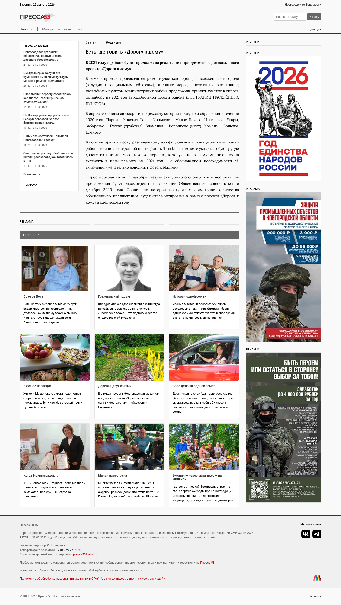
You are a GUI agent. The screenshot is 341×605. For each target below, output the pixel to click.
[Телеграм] (316, 534)
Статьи (91, 42)
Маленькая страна (112, 475)
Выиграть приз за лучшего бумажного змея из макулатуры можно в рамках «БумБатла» (45, 77)
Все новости (31, 174)
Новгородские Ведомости (303, 4)
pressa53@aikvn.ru (85, 554)
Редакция (313, 29)
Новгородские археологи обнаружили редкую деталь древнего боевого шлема (42, 56)
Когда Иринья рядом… (40, 475)
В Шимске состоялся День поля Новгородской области (45, 138)
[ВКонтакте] (305, 534)
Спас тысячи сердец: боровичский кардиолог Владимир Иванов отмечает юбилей (47, 98)
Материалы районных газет (63, 29)
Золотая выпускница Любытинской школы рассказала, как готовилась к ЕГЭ (48, 157)
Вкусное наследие (37, 386)
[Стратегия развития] (283, 118)
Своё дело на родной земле (194, 386)
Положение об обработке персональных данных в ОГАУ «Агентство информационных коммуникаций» (92, 578)
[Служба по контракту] (283, 427)
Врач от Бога (33, 296)
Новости (26, 29)
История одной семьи (189, 296)
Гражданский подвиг (114, 296)
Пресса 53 (207, 562)
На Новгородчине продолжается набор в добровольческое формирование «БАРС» (46, 119)
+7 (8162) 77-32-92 (68, 550)
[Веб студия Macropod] (317, 578)
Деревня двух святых (114, 386)
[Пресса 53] (87, 17)
